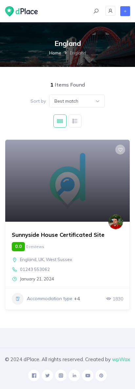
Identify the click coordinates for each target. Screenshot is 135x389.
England (28, 259)
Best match (66, 101)
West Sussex (59, 259)
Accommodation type (49, 298)
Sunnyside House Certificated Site (58, 234)
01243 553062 (35, 269)
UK (41, 259)
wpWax (121, 359)
